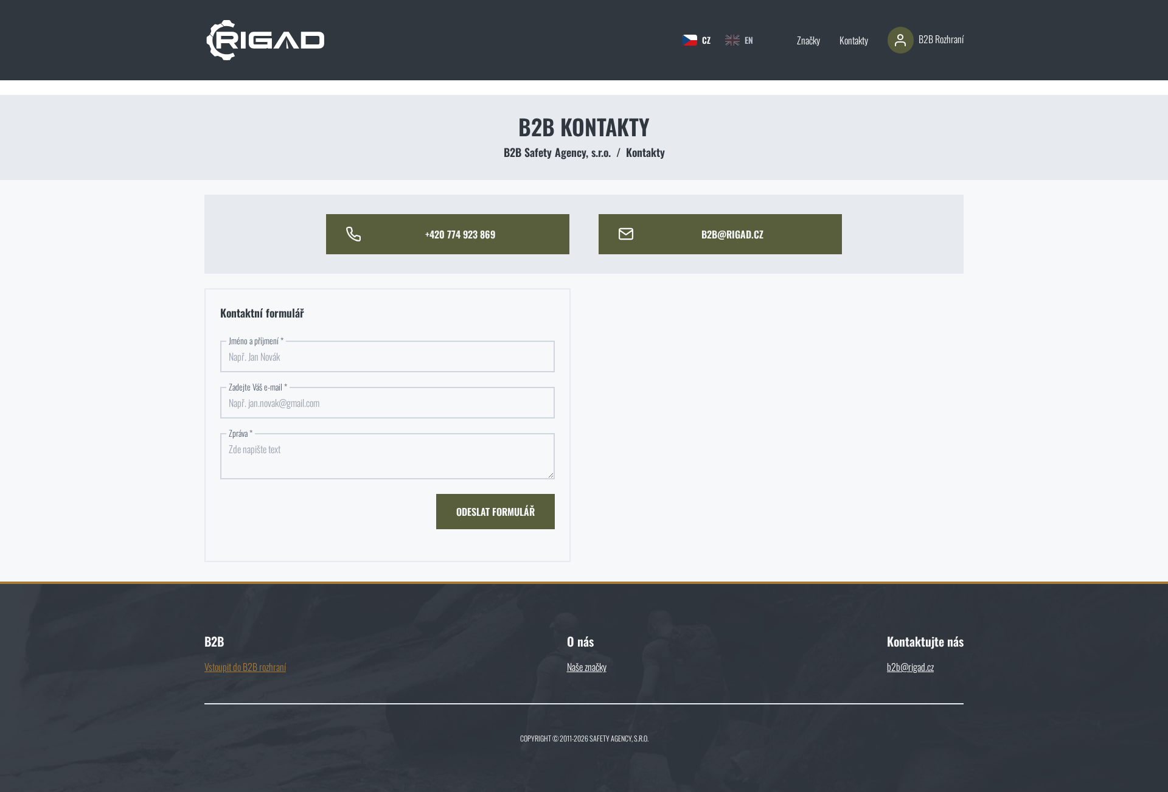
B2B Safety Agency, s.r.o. (557, 152)
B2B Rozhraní (941, 39)
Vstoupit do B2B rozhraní (245, 666)
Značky (808, 40)
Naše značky (587, 666)
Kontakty (853, 40)
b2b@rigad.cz (910, 666)
